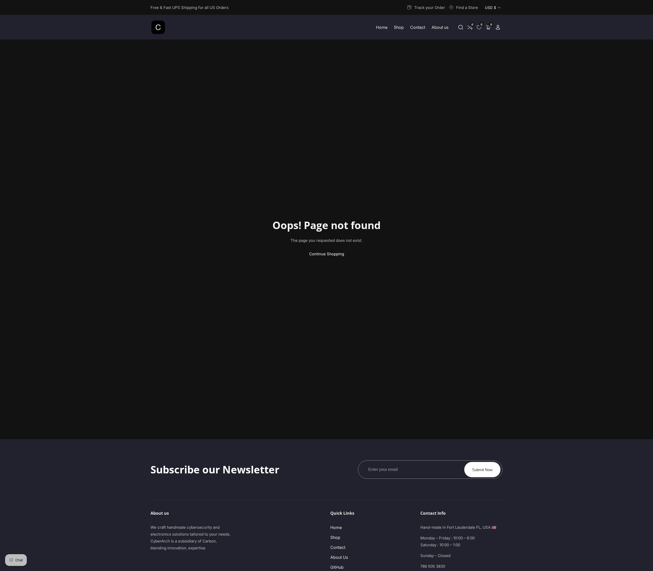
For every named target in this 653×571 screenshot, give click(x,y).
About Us (339, 557)
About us (440, 27)
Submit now (482, 470)
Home (381, 27)
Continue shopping (326, 253)
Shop (399, 27)
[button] (460, 27)
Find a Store (467, 7)
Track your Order (429, 7)
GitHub (337, 567)
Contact (417, 27)
